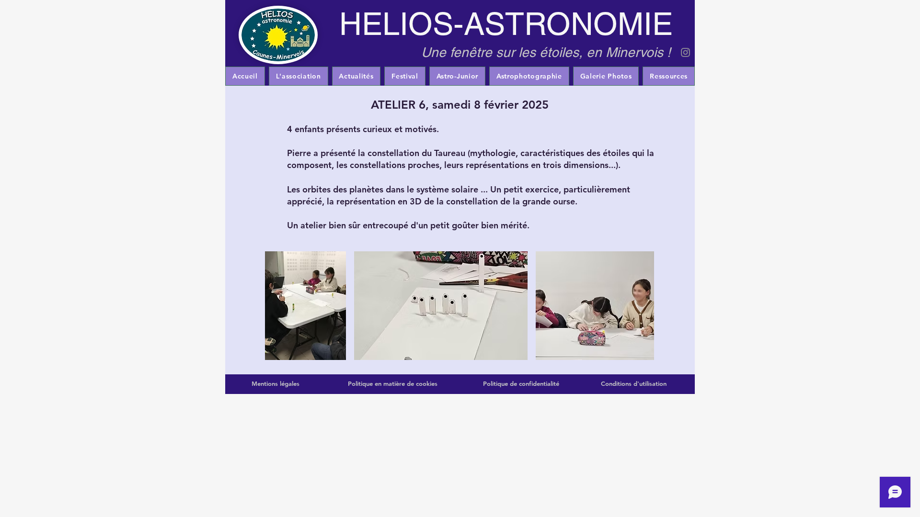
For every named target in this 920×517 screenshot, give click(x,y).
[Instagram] (685, 52)
